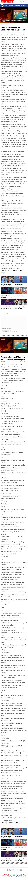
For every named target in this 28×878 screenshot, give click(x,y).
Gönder (5, 331)
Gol (21, 270)
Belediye (4, 822)
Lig (21, 822)
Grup (17, 822)
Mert (3, 273)
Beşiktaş (4, 270)
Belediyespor (11, 822)
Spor (3, 825)
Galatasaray (15, 270)
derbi (9, 270)
